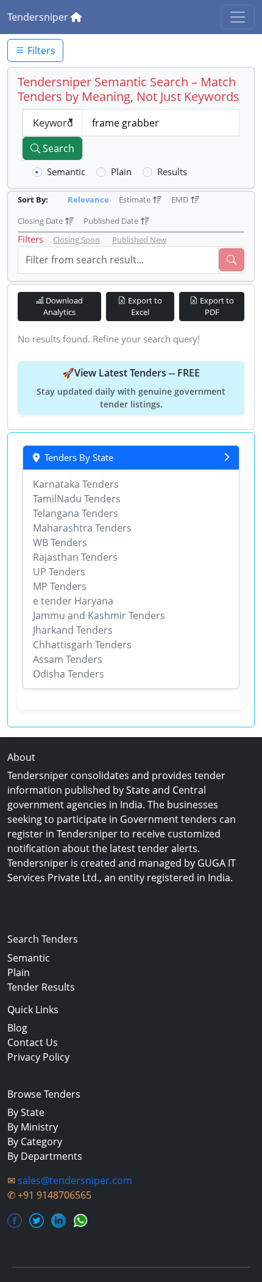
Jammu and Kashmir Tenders (99, 615)
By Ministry (32, 1127)
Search (57, 148)
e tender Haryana (73, 601)
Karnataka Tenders (76, 484)
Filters (40, 50)
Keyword (53, 123)
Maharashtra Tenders (82, 528)
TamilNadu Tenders (77, 498)
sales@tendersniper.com (75, 1180)
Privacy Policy (38, 1057)
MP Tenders (60, 586)
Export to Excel (144, 306)
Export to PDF (216, 306)
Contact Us (32, 1042)
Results (172, 171)
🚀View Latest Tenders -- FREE (131, 388)
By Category (34, 1141)
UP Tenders (59, 571)
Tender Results (41, 987)
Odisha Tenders (68, 674)
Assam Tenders (67, 659)
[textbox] (161, 123)
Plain (121, 171)
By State (25, 1112)
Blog (17, 1027)
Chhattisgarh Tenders (82, 644)
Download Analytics (63, 306)
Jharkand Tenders (73, 630)
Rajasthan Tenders (75, 557)
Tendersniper (39, 17)
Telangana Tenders (75, 513)
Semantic (66, 171)
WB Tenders (60, 542)
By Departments (44, 1156)
